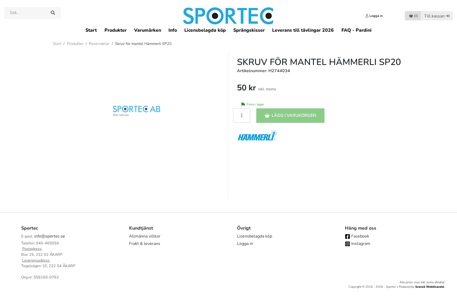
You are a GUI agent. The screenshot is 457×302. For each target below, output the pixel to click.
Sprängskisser (249, 30)
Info (172, 30)
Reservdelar (99, 43)
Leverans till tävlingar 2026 (303, 30)
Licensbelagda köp (205, 30)
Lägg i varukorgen (294, 115)
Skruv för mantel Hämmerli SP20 (143, 43)
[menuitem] (91, 30)
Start (91, 30)
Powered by (421, 287)
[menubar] (228, 30)
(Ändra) (439, 282)
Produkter (115, 30)
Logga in (245, 244)
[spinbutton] (242, 115)
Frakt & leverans (144, 244)
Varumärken (147, 30)
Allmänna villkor (145, 236)
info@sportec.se (49, 236)
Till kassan (434, 16)
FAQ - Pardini (356, 30)
